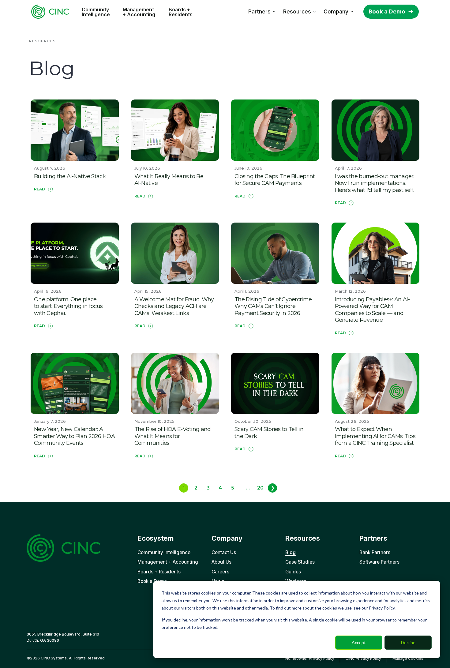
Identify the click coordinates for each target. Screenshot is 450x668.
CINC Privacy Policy (363, 658)
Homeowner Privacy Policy (309, 658)
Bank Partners (374, 552)
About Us (221, 562)
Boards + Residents (181, 11)
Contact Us (224, 552)
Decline (408, 642)
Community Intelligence (96, 11)
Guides (293, 572)
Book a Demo (387, 11)
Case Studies (300, 562)
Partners (259, 11)
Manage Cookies (407, 658)
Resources (297, 11)
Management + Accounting (139, 11)
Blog (290, 552)
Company (336, 11)
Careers (220, 572)
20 (260, 488)
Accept (359, 642)
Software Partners (379, 562)
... (248, 488)
